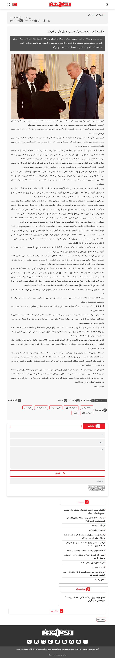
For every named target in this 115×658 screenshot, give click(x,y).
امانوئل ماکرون (71, 407)
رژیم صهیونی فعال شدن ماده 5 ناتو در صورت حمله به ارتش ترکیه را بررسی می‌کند (84, 537)
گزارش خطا (72, 400)
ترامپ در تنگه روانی (97, 530)
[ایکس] (43, 641)
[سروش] (71, 641)
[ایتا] (50, 641)
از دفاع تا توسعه (98, 525)
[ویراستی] (57, 641)
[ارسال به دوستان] (49, 20)
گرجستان (27, 407)
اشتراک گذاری (14, 20)
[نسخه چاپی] (39, 20)
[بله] (64, 641)
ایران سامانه (52, 655)
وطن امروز (101, 619)
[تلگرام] (29, 641)
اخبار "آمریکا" (56, 407)
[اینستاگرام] (36, 641)
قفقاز (75, 413)
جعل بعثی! (100, 579)
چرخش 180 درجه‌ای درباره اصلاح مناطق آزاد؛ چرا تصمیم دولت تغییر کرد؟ (86, 520)
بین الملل (99, 14)
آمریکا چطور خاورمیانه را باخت (93, 562)
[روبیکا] (78, 641)
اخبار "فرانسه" (41, 407)
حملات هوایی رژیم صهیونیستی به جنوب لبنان (86, 550)
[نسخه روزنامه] (14, 4)
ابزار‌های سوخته (98, 567)
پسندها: (60, 400)
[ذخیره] (44, 20)
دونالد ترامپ (87, 407)
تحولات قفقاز (87, 413)
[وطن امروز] (60, 4)
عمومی (90, 14)
